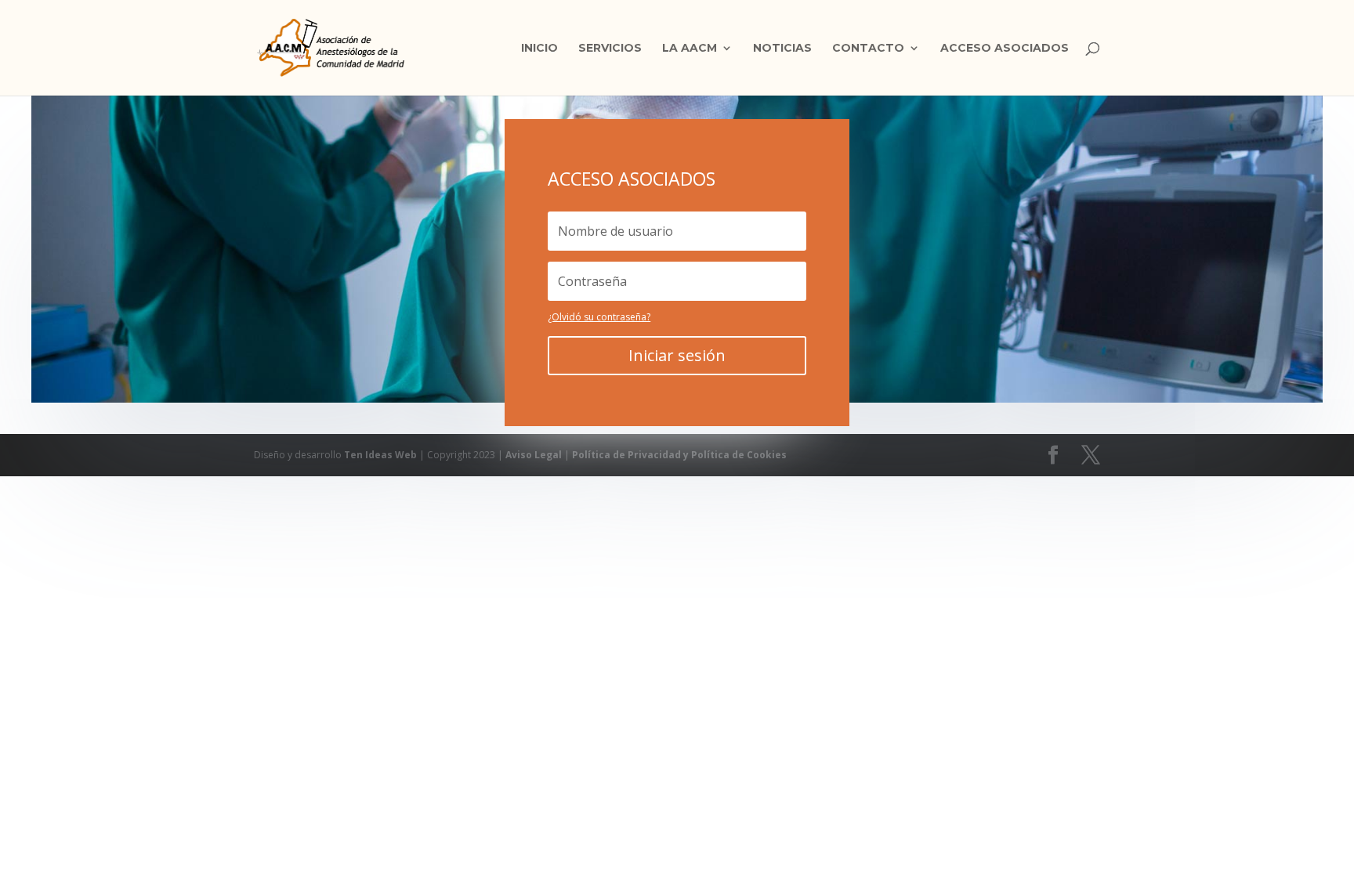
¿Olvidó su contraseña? (599, 317)
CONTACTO (868, 48)
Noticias (782, 48)
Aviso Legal (534, 454)
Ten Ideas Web (381, 454)
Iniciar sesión (677, 355)
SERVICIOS (610, 48)
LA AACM (689, 48)
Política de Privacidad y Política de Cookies (679, 454)
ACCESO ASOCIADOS (1004, 48)
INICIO (539, 48)
